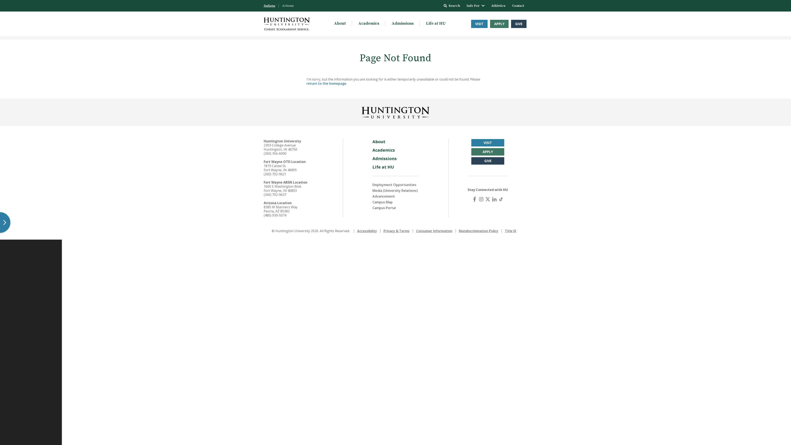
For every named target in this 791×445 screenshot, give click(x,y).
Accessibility (367, 231)
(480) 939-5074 (275, 215)
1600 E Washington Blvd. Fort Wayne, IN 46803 (283, 188)
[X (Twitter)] (487, 199)
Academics (368, 23)
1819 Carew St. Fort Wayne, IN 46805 (280, 168)
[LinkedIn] (494, 199)
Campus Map (382, 202)
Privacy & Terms (397, 231)
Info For (473, 6)
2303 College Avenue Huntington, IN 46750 (280, 147)
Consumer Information (434, 231)
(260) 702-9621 (275, 174)
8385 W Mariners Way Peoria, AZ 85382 (280, 209)
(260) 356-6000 (275, 153)
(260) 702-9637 (275, 194)
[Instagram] (481, 199)
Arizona (288, 6)
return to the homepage (326, 83)
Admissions (403, 23)
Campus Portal (384, 208)
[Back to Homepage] (395, 111)
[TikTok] (500, 199)
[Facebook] (474, 199)
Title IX (510, 231)
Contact (518, 6)
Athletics (498, 6)
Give (518, 24)
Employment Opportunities (394, 185)
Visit (479, 24)
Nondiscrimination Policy (478, 231)
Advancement (383, 196)
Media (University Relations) (395, 190)
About (340, 23)
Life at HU (436, 23)
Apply (499, 24)
